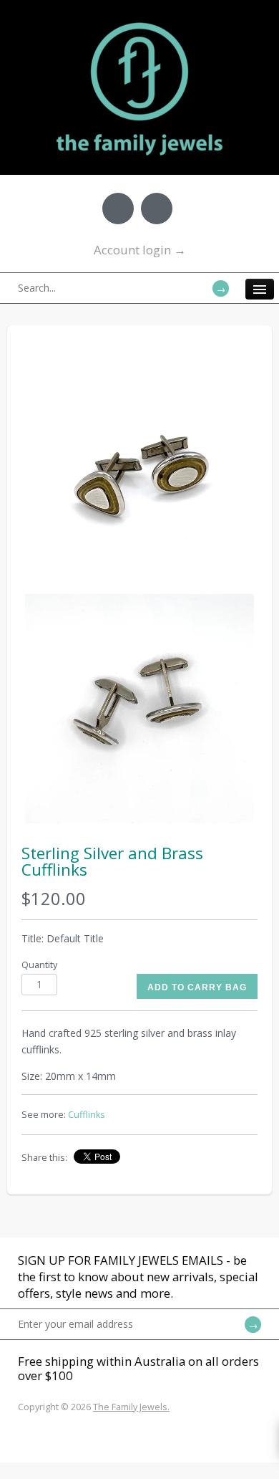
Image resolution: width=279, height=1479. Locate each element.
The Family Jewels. (131, 1407)
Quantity (39, 965)
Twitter (156, 208)
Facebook (118, 208)
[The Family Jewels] (139, 21)
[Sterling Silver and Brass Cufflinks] (139, 475)
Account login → (140, 249)
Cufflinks (86, 1115)
